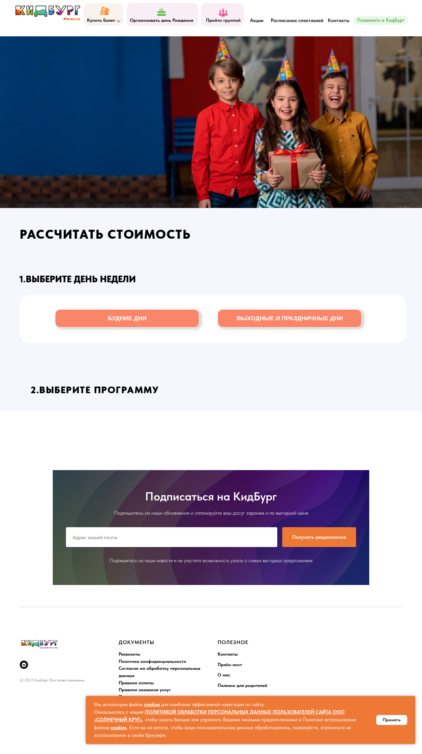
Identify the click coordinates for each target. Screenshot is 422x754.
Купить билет (101, 20)
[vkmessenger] (24, 665)
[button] (127, 318)
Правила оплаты (136, 682)
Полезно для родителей (242, 685)
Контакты (228, 654)
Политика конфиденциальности (152, 661)
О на (223, 674)
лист (237, 664)
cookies (152, 704)
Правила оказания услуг (145, 689)
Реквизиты (129, 654)
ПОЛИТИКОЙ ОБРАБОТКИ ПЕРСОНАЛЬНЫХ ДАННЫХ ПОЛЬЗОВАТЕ (225, 712)
